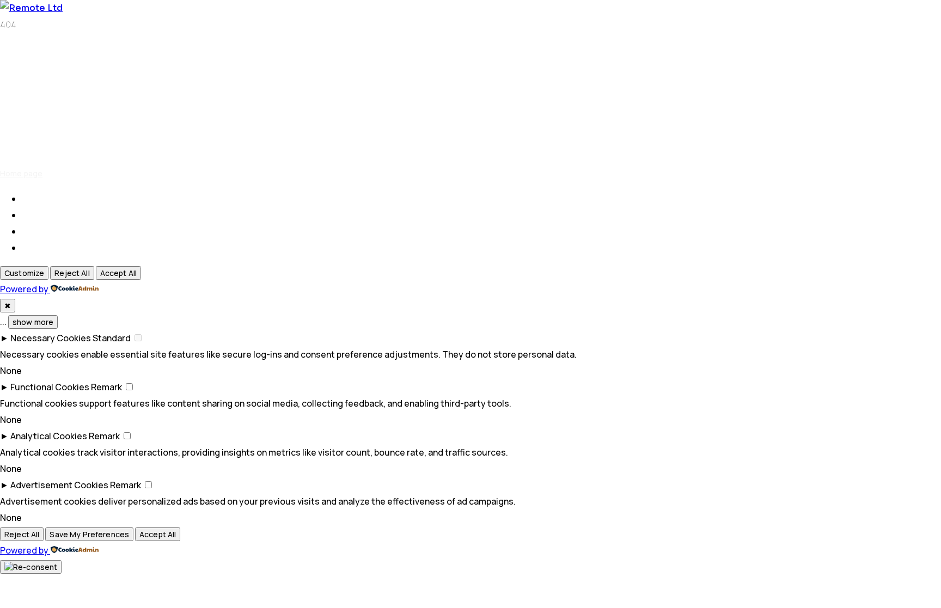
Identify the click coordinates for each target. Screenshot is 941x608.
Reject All (71, 273)
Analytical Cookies (48, 436)
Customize (24, 273)
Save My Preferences (89, 534)
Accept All (118, 273)
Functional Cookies (49, 387)
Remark (106, 387)
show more (33, 322)
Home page (21, 173)
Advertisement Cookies (59, 485)
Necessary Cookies (50, 338)
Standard (112, 338)
